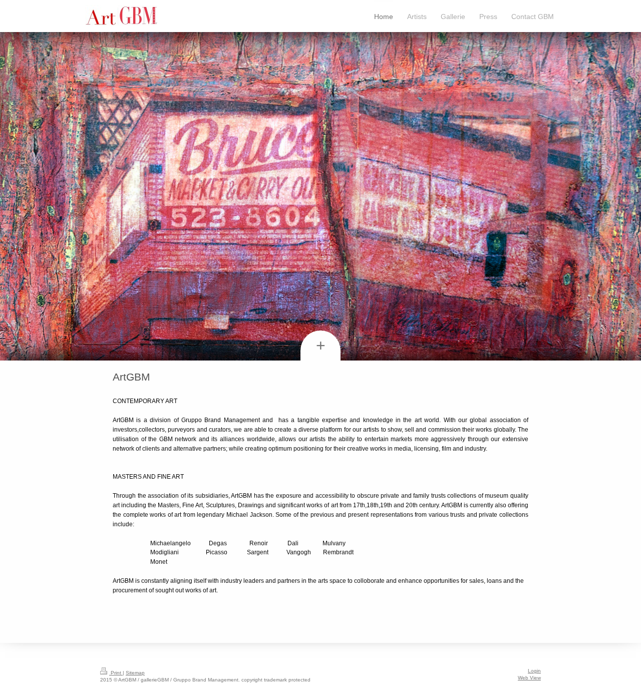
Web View (529, 677)
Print (116, 672)
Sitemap (135, 672)
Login (534, 670)
